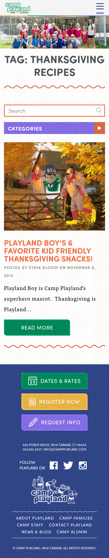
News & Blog (37, 531)
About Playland (35, 518)
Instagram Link (83, 465)
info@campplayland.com (65, 449)
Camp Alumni (72, 531)
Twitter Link (68, 465)
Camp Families (76, 518)
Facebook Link (54, 465)
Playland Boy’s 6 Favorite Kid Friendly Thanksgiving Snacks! (48, 250)
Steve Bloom (43, 267)
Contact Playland (70, 524)
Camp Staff (30, 524)
